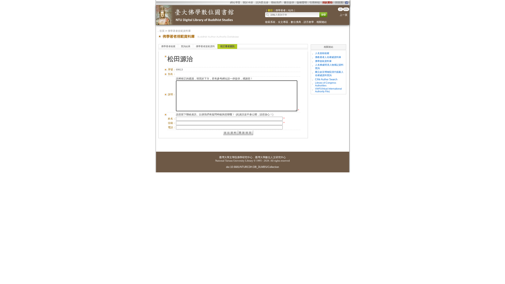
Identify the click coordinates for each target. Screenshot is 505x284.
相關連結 (321, 22)
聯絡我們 (276, 2)
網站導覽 (235, 2)
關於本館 (248, 2)
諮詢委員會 (262, 2)
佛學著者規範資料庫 (179, 30)
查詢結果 (185, 46)
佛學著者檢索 (168, 46)
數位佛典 (296, 22)
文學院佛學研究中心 (240, 157)
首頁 (162, 30)
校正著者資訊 (227, 46)
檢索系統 (270, 22)
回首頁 (339, 2)
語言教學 (309, 22)
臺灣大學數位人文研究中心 (270, 157)
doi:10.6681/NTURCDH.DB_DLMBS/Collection (252, 166)
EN (346, 9)
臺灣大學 (224, 157)
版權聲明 (302, 2)
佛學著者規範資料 (205, 46)
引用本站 (315, 2)
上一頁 (343, 14)
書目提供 (289, 2)
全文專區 (283, 22)
